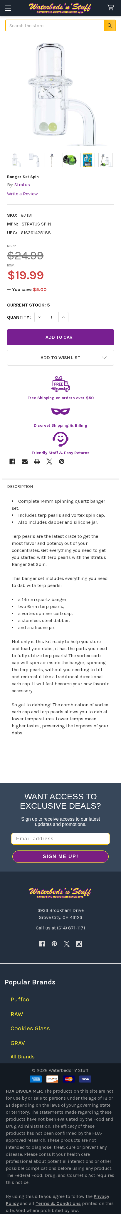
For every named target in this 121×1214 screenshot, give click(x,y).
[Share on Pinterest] (61, 461)
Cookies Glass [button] (30, 1028)
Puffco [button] (20, 999)
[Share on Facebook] (12, 461)
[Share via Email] (24, 461)
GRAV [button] (18, 1042)
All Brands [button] (23, 1056)
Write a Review (22, 194)
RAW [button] (17, 1013)
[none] (60, 92)
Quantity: (19, 317)
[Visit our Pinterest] (54, 944)
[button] (60, 358)
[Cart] (112, 7)
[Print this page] (37, 461)
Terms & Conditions (58, 1203)
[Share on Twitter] (49, 461)
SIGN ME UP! (60, 856)
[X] (66, 944)
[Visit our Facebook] (42, 944)
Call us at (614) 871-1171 (60, 928)
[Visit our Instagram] (79, 944)
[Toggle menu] (8, 8)
